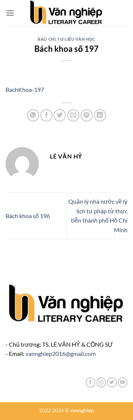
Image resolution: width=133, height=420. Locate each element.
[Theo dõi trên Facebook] (90, 382)
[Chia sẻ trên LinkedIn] (100, 115)
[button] (10, 13)
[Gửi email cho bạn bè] (73, 115)
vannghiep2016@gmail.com (60, 353)
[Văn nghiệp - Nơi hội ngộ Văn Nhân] (66, 13)
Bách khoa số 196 (28, 215)
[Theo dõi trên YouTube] (122, 382)
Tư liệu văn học (76, 39)
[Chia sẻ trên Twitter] (60, 115)
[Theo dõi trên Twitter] (112, 382)
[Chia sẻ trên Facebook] (46, 115)
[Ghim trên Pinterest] (87, 115)
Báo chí (46, 39)
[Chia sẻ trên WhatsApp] (33, 115)
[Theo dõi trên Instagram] (101, 382)
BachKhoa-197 (25, 89)
